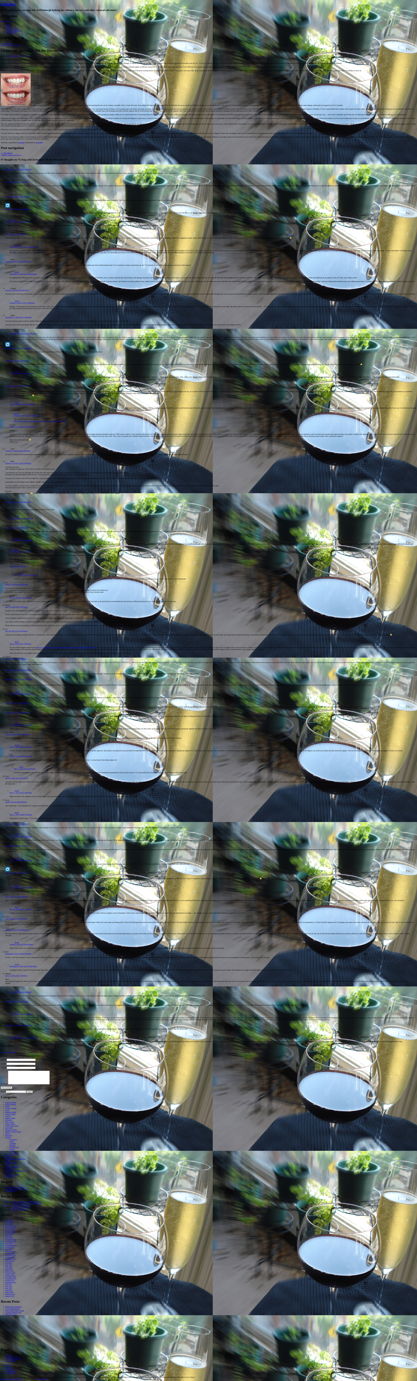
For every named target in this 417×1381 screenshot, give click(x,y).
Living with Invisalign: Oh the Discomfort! (26, 1202)
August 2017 (9, 1222)
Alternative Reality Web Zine (15, 1187)
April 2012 (9, 1269)
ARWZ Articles (10, 1104)
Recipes (8, 1137)
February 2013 (10, 1251)
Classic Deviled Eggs (12, 1309)
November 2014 (10, 1241)
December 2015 (10, 1226)
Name (3, 1060)
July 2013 (8, 1249)
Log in (7, 1367)
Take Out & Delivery (12, 1167)
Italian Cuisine (10, 1124)
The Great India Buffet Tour (15, 1171)
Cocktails (13, 1143)
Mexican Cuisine (11, 1130)
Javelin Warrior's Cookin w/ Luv (16, 1189)
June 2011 (8, 1286)
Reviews (8, 1157)
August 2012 (9, 1261)
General (8, 1116)
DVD (7, 1110)
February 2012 (10, 1273)
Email (3, 1064)
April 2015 (9, 1237)
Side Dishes (14, 1153)
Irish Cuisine (9, 1122)
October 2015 (10, 1230)
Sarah (26, 56)
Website (3, 1068)
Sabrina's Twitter (11, 1191)
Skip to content (6, 21)
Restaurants (9, 1155)
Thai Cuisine (9, 1169)
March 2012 (9, 1271)
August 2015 (9, 1234)
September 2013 (10, 1245)
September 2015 (10, 1232)
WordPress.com (41, 1379)
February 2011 (10, 1294)
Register (8, 1365)
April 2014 (9, 1243)
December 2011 (10, 1277)
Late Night (9, 1128)
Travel (7, 1173)
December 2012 (10, 1255)
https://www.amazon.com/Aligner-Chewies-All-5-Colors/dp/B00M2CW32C (40, 421)
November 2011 (10, 1278)
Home (7, 25)
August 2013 (9, 1247)
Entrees (12, 1149)
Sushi (7, 1165)
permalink (39, 142)
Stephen (16, 414)
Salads (12, 1151)
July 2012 (8, 1263)
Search (3, 1092)
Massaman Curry (11, 1314)
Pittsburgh (8, 1136)
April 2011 (9, 1290)
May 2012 (8, 1267)
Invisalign (21, 142)
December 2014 (10, 1239)
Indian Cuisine (10, 1118)
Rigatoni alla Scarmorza (13, 1307)
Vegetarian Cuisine (11, 1175)
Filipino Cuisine (10, 1112)
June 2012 (8, 1265)
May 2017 (8, 1224)
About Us (8, 27)
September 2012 (10, 1259)
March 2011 (9, 1292)
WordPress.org (10, 1373)
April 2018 (9, 1220)
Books (7, 1106)
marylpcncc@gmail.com (18, 566)
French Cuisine (10, 1114)
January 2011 (9, 1296)
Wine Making (10, 1176)
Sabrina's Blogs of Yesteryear (15, 1159)
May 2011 (8, 1288)
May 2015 (8, 1236)
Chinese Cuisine (10, 1108)
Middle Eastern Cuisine (13, 1132)
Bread (12, 1141)
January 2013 (9, 1253)
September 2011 (10, 1282)
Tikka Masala (6, 43)
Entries (9, 1369)
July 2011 (8, 1284)
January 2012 (9, 1275)
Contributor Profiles (12, 29)
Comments (10, 1371)
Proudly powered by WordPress (12, 1379)
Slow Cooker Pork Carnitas (14, 1311)
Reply (29, 169)
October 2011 (10, 1280)
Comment (4, 1084)
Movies (7, 1134)
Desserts (12, 1145)
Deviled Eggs (14, 1147)
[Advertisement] (14, 1331)
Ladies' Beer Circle (11, 1126)
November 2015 (10, 1228)
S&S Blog (8, 4)
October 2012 (10, 1257)
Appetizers (13, 1139)
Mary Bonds (14, 550)
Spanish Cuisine (10, 1163)
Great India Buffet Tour (13, 31)
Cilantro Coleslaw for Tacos (11, 45)
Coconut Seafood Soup (13, 1312)
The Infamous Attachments (21, 1206)
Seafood (8, 1161)
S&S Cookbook (10, 33)
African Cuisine (10, 1102)
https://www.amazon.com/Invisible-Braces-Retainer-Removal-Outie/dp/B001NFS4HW (66, 647)
